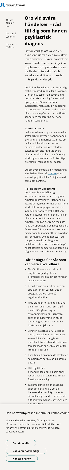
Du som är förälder (11, 45)
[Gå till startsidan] (34, 5)
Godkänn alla (21, 443)
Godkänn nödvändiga (26, 450)
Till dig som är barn (10, 23)
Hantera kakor (22, 458)
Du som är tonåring (11, 35)
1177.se (52, 173)
